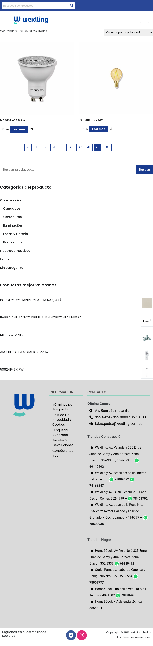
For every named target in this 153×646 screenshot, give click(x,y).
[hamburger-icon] (144, 20)
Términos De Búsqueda (62, 407)
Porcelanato (13, 242)
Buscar (144, 169)
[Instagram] (82, 635)
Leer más (19, 129)
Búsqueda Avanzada (60, 432)
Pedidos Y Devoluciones (62, 442)
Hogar (5, 259)
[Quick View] (7, 129)
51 (115, 147)
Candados (12, 208)
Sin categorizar (12, 267)
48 (89, 147)
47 (80, 147)
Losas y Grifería (15, 234)
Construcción (11, 200)
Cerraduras (12, 217)
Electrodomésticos (15, 250)
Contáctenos (62, 450)
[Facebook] (71, 635)
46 (71, 147)
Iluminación (12, 225)
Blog (55, 456)
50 (106, 147)
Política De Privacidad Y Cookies (61, 420)
